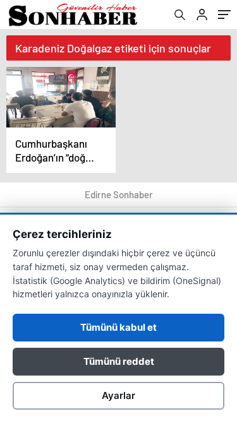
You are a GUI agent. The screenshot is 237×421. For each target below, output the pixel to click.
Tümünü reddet (118, 361)
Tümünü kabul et (118, 327)
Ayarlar (118, 395)
